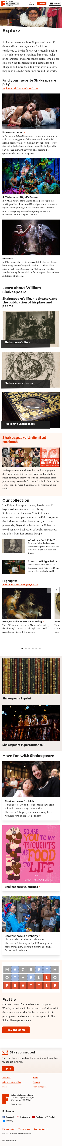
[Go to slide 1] (22, 648)
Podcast (36, 1082)
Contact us (16, 1104)
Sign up (7, 1068)
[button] (31, 329)
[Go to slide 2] (25, 648)
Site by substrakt (9, 1141)
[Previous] (50, 590)
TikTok (52, 1117)
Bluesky (9, 1121)
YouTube (39, 1117)
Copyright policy (41, 1129)
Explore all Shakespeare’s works (18, 89)
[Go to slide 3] (29, 648)
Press (4, 1087)
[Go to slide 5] (36, 648)
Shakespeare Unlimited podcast (24, 439)
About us (6, 1077)
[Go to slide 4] (32, 648)
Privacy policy (8, 1129)
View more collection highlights (18, 584)
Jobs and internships (11, 1082)
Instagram (25, 1117)
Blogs (35, 1077)
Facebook (10, 1117)
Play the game (16, 1030)
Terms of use (24, 1129)
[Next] (56, 590)
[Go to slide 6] (39, 648)
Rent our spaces (40, 1087)
